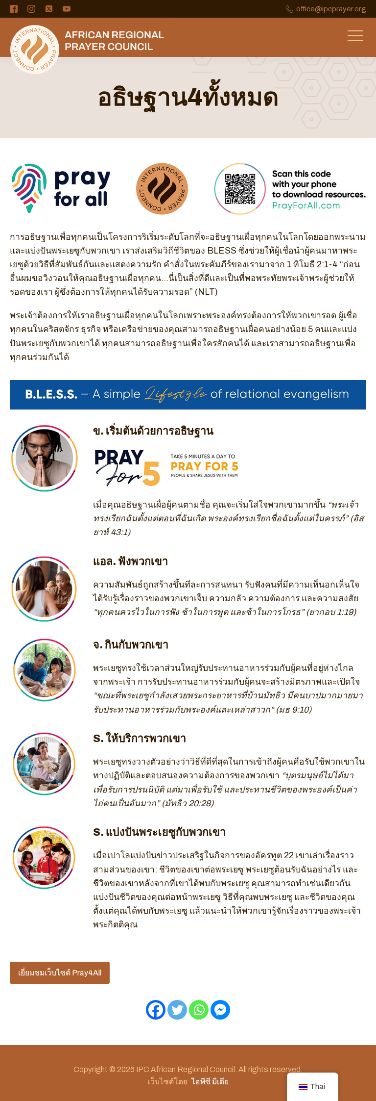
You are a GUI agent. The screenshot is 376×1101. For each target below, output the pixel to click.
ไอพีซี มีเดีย (210, 1081)
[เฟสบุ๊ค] (155, 1010)
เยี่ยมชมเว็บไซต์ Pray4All (59, 973)
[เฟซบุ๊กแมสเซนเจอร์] (220, 1010)
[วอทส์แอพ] (199, 1010)
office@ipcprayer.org (331, 9)
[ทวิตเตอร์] (177, 1010)
